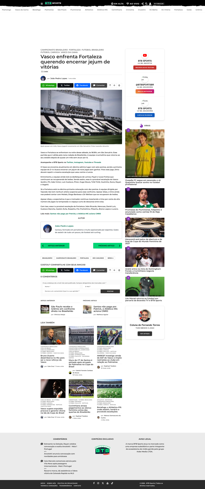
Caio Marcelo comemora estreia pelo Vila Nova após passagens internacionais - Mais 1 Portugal (60, 463)
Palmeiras (49, 10)
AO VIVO (134, 4)
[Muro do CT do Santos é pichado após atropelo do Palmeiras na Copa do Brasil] (81, 335)
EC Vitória (166, 10)
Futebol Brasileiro (93, 50)
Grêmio (199, 10)
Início (43, 483)
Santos (71, 357)
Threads (97, 162)
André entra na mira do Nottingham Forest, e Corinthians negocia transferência (143, 271)
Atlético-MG (102, 10)
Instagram (78, 162)
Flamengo (6, 10)
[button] (42, 4)
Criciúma (130, 10)
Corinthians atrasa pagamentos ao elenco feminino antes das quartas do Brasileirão (80, 409)
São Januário (98, 258)
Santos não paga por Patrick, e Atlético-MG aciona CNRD (75, 214)
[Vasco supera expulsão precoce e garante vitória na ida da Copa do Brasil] (53, 388)
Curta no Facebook (144, 115)
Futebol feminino (75, 401)
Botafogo (37, 10)
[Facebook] (94, 483)
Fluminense (75, 10)
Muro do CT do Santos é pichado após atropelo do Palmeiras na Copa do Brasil (81, 363)
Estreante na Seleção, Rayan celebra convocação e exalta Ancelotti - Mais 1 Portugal (60, 446)
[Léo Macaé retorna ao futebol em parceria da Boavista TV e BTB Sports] (144, 286)
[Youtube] (107, 483)
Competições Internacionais (79, 348)
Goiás (189, 10)
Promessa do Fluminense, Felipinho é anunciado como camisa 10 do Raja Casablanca (143, 212)
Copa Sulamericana (47, 349)
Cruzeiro (142, 10)
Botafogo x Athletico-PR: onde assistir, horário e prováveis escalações (109, 409)
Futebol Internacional (77, 354)
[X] (103, 483)
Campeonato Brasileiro (54, 50)
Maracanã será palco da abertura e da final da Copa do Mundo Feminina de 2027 (143, 241)
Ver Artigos (145, 334)
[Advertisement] (102, 30)
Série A (110, 258)
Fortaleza (178, 10)
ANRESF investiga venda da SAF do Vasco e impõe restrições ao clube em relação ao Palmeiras (109, 359)
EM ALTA (119, 4)
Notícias (113, 351)
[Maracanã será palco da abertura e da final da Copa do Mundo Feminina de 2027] (144, 227)
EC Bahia (153, 10)
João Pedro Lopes (64, 226)
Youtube (88, 162)
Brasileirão (47, 258)
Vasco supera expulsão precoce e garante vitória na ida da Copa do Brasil (53, 410)
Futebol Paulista (75, 356)
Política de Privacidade (68, 483)
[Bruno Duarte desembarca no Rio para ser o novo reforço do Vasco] (53, 335)
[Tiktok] (112, 483)
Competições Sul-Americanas (79, 349)
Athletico (89, 10)
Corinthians (117, 10)
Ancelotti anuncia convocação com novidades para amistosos (59, 455)
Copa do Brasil (46, 348)
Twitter (70, 162)
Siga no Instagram (145, 91)
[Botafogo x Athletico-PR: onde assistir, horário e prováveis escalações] (109, 388)
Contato (77, 486)
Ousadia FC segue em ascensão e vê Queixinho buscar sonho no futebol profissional (143, 182)
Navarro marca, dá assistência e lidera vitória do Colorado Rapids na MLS (60, 472)
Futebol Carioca (50, 52)
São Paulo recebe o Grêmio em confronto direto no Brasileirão (63, 308)
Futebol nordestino (48, 404)
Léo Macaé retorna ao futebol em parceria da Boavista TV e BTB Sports (143, 299)
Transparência (65, 486)
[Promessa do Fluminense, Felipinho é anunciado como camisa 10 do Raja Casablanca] (144, 198)
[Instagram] (98, 483)
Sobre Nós (51, 483)
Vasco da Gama (22, 10)
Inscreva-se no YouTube (144, 67)
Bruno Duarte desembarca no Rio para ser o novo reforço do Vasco (52, 359)
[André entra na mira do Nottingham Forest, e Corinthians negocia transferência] (144, 257)
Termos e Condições (49, 486)
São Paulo (62, 10)
